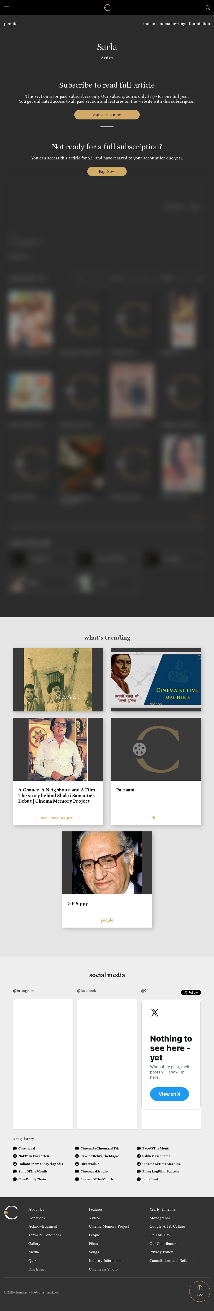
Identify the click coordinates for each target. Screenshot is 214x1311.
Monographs (160, 1217)
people (10, 23)
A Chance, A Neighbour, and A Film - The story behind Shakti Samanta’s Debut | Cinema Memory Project (58, 795)
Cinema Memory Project (109, 1226)
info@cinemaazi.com (45, 1292)
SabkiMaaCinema (156, 1156)
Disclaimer (37, 1269)
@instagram (23, 990)
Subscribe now (107, 114)
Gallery (34, 1243)
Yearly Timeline (162, 1209)
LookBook (150, 1179)
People (94, 1234)
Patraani (125, 790)
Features (96, 1209)
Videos (94, 1217)
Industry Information (106, 1260)
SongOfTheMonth (32, 1171)
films (156, 817)
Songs (94, 1251)
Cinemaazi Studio (103, 1269)
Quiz (32, 1260)
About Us (36, 1209)
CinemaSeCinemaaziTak (99, 1148)
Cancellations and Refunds (171, 1260)
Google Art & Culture (167, 1226)
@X (144, 990)
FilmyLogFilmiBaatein (160, 1171)
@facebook (86, 990)
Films (93, 1243)
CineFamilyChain (32, 1179)
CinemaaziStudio (94, 1171)
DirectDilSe (89, 1164)
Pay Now (107, 171)
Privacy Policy (161, 1251)
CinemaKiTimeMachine (161, 1164)
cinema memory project (58, 817)
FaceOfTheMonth (156, 1148)
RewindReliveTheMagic (99, 1156)
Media (33, 1251)
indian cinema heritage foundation (176, 23)
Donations (36, 1217)
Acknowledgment (42, 1226)
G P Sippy (77, 903)
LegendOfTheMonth (96, 1179)
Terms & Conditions (44, 1234)
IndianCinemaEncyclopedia (40, 1164)
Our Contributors (163, 1243)
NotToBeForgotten (33, 1156)
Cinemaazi (26, 1148)
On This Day (160, 1234)
